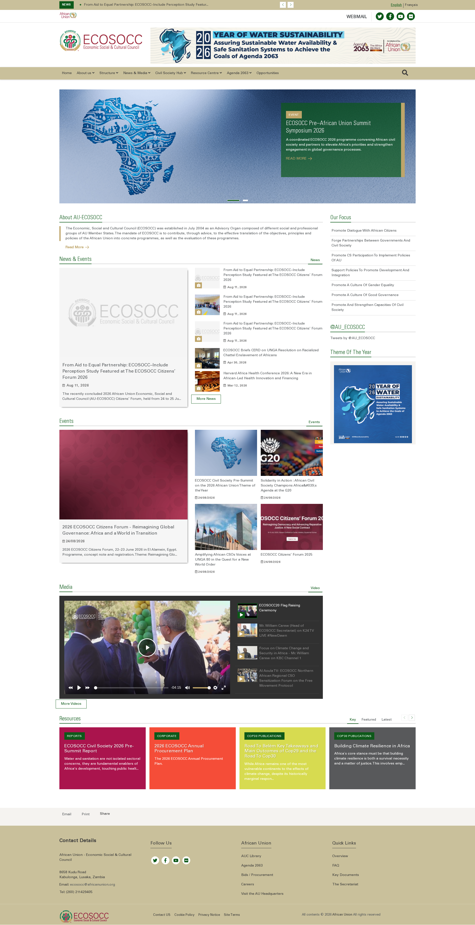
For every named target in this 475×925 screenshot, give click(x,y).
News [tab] (315, 260)
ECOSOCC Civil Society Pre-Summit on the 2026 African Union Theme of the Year (225, 485)
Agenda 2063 (252, 866)
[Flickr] (186, 859)
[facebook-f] (165, 859)
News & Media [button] (135, 73)
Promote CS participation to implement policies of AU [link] (371, 258)
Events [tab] (314, 422)
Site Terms (232, 915)
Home (67, 73)
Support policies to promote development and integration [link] (370, 273)
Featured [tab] (368, 720)
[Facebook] (390, 16)
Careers (247, 884)
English (396, 5)
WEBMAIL (357, 17)
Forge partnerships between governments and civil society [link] (371, 243)
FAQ (335, 866)
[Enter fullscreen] (224, 688)
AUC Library (251, 856)
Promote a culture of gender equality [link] (363, 285)
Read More (75, 247)
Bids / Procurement (257, 875)
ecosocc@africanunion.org (92, 885)
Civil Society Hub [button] (169, 73)
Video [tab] (315, 588)
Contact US (161, 915)
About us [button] (84, 73)
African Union (101, 238)
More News (206, 399)
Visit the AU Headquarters (262, 894)
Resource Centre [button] (205, 73)
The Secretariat (345, 884)
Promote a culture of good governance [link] (365, 295)
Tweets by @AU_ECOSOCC (352, 338)
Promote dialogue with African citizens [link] (364, 231)
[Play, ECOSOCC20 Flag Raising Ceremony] (79, 688)
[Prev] (71, 688)
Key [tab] (353, 720)
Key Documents (345, 875)
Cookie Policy (184, 915)
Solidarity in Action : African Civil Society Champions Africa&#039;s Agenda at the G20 (289, 485)
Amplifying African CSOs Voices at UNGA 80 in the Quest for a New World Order (223, 560)
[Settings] (215, 688)
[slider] (131, 687)
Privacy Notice (209, 915)
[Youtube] (400, 16)
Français (411, 5)
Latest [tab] (386, 720)
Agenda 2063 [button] (238, 73)
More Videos (71, 704)
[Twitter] (380, 16)
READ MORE (297, 158)
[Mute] (187, 688)
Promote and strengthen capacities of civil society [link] (368, 307)
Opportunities (268, 73)
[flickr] (411, 16)
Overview (340, 856)
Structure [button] (107, 73)
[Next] (88, 688)
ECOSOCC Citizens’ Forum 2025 (286, 555)
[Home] (101, 40)
